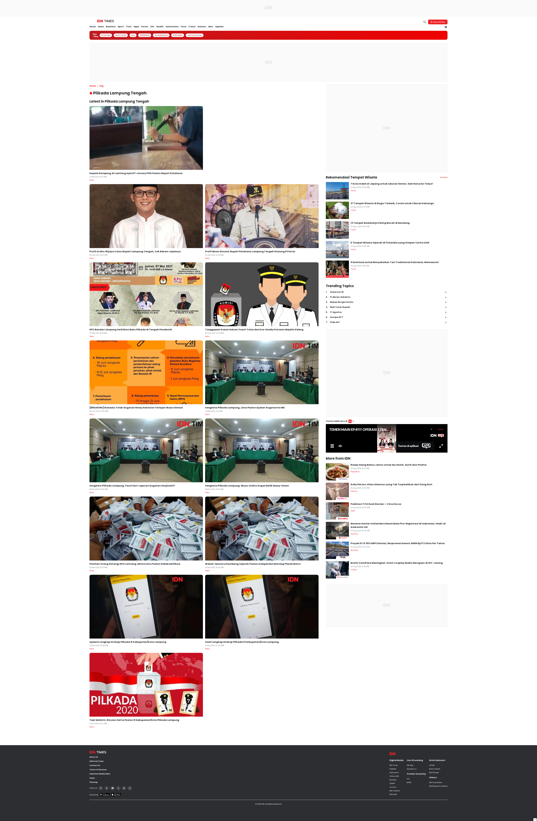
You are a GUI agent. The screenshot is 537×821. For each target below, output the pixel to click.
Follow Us (93, 788)
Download (94, 795)
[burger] (445, 27)
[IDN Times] (106, 21)
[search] (424, 22)
